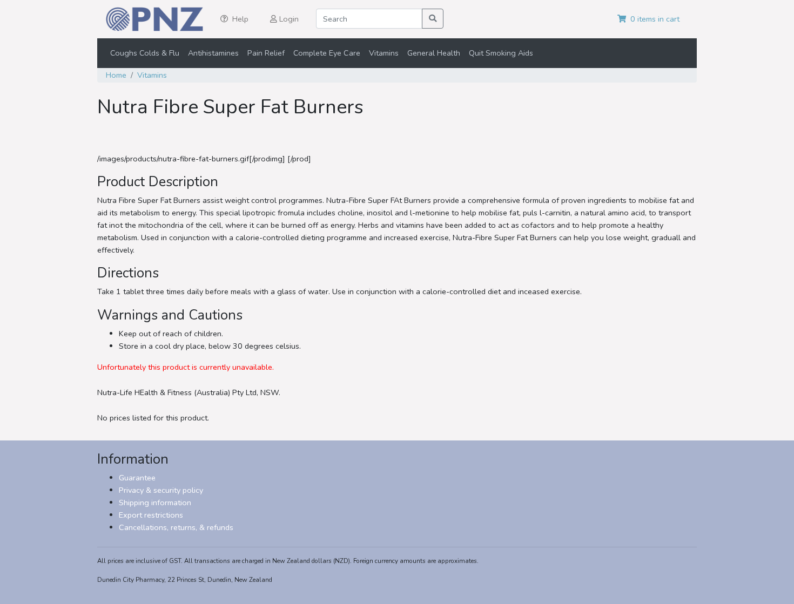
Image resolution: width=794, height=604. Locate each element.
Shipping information (155, 502)
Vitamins (384, 52)
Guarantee (137, 477)
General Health (433, 52)
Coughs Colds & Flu (144, 52)
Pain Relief (266, 52)
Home (116, 75)
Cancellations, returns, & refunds (176, 527)
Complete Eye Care (326, 52)
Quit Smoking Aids (501, 52)
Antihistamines (213, 52)
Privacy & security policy (161, 490)
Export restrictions (151, 515)
